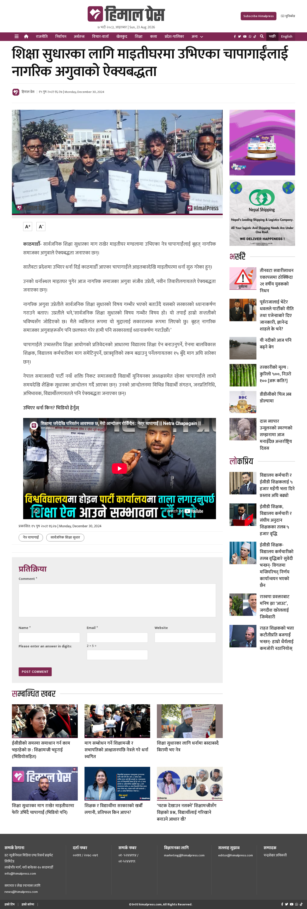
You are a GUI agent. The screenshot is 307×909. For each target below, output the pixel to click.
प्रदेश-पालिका (174, 37)
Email (92, 628)
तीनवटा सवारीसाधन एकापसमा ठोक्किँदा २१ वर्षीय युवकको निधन (277, 281)
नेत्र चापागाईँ (31, 537)
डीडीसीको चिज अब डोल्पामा (275, 398)
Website (161, 628)
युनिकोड (290, 16)
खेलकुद (121, 37)
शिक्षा (138, 37)
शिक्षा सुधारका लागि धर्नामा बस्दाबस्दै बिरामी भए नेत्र (188, 746)
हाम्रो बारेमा (28, 904)
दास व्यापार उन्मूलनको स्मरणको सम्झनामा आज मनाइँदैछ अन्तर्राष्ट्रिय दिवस (276, 434)
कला (153, 37)
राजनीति (42, 37)
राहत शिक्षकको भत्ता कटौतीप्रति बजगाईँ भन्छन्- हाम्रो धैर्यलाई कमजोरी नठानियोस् (277, 638)
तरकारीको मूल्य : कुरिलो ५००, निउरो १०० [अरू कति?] (275, 374)
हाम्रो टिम (9, 904)
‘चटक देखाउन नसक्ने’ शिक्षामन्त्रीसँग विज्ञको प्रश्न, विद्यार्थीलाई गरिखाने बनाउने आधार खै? (186, 812)
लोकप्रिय (241, 462)
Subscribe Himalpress (258, 16)
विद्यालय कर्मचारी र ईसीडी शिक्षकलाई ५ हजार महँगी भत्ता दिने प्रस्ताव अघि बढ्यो (277, 485)
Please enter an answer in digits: (45, 646)
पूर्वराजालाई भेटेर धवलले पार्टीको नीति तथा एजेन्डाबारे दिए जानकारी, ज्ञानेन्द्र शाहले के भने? (277, 315)
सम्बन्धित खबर (34, 694)
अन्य (195, 37)
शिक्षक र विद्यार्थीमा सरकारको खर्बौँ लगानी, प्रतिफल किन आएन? (113, 809)
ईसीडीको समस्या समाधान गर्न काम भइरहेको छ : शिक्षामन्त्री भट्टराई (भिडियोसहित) (41, 750)
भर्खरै (272, 37)
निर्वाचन (60, 37)
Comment (28, 579)
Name (25, 628)
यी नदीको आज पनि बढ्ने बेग (275, 344)
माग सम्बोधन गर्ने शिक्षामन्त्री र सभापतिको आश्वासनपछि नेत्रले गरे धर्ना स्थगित (116, 750)
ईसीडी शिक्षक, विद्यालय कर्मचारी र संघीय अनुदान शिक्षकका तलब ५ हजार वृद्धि (276, 520)
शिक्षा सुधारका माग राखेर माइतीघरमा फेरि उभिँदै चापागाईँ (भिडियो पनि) (43, 809)
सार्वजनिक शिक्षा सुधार (65, 537)
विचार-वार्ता (100, 37)
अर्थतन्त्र (79, 37)
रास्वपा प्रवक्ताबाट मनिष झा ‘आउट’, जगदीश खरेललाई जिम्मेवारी (274, 607)
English (286, 37)
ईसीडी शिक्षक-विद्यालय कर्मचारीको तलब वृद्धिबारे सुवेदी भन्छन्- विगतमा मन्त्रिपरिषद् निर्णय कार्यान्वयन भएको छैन (277, 565)
